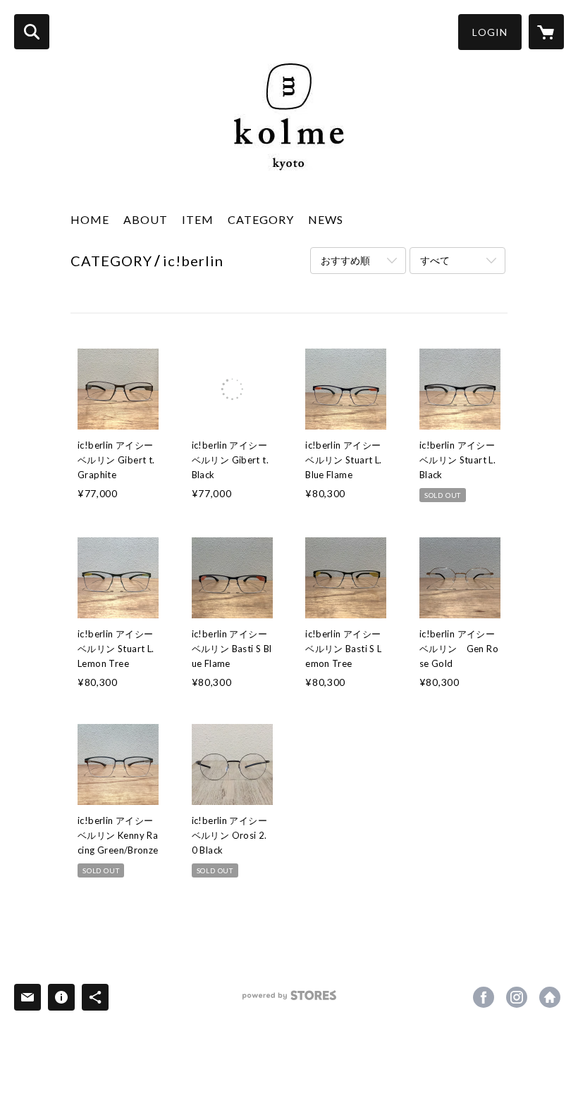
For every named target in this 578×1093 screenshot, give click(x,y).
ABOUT (145, 219)
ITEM (198, 219)
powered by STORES (289, 1000)
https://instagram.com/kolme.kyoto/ (516, 997)
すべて (435, 260)
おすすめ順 (345, 260)
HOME (89, 219)
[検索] (31, 31)
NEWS (325, 219)
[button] (490, 32)
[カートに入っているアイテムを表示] (546, 31)
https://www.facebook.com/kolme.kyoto (483, 997)
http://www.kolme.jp (549, 997)
